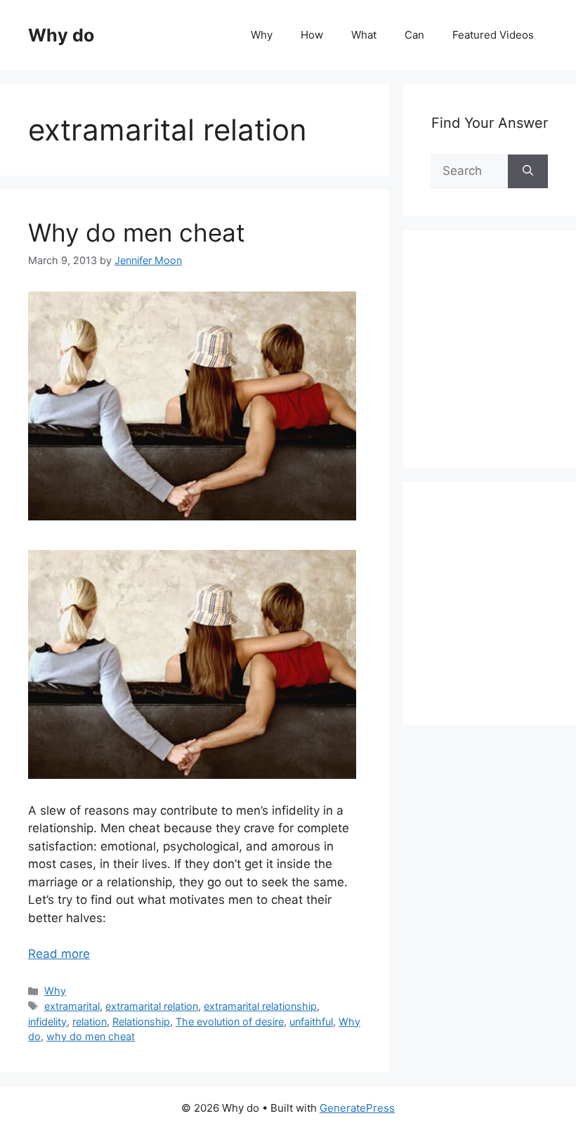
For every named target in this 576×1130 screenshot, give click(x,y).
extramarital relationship (260, 1006)
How (312, 34)
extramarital (72, 1006)
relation (89, 1021)
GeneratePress (357, 1108)
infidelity (47, 1021)
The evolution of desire (230, 1021)
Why (262, 34)
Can (414, 34)
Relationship (141, 1021)
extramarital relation (151, 1006)
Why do (61, 35)
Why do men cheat (136, 232)
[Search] (528, 171)
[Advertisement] (503, 364)
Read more (59, 954)
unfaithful (311, 1021)
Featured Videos (493, 34)
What (364, 34)
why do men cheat (90, 1036)
